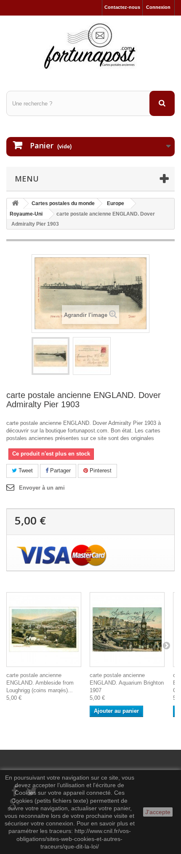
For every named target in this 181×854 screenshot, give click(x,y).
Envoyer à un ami (42, 488)
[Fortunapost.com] (90, 46)
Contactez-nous (122, 7)
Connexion (158, 7)
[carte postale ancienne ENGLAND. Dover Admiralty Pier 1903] (50, 355)
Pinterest (100, 470)
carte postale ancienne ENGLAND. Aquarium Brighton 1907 (127, 682)
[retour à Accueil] (15, 203)
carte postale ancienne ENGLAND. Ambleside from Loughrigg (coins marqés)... (40, 682)
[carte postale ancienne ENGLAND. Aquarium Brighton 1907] (127, 629)
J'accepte (157, 812)
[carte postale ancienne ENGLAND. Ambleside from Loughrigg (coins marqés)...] (43, 629)
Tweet (25, 470)
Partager (59, 470)
